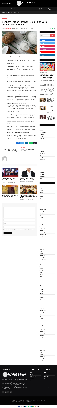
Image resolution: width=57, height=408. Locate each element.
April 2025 (41, 219)
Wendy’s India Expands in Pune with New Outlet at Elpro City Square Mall (47, 75)
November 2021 (42, 306)
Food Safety (42, 149)
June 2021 (41, 316)
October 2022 (42, 282)
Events (9, 12)
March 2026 (42, 196)
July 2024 (41, 238)
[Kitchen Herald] (28, 3)
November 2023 (42, 255)
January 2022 (42, 301)
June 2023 (41, 266)
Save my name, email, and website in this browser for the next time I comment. (19, 229)
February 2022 (42, 299)
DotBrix (29, 401)
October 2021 (42, 308)
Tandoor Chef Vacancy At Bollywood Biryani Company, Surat (10, 196)
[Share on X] (21, 406)
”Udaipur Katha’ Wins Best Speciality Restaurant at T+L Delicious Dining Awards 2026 (51, 109)
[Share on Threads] (24, 406)
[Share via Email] (33, 406)
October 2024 (42, 232)
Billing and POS (42, 134)
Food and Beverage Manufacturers (46, 144)
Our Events (46, 382)
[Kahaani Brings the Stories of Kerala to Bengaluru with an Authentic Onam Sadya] (43, 100)
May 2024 (41, 242)
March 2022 (42, 297)
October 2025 (42, 207)
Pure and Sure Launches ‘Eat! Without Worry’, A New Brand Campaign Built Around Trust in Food (51, 117)
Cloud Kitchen (42, 136)
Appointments (42, 128)
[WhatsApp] (3, 67)
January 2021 (42, 327)
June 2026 (41, 190)
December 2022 (42, 278)
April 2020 (41, 346)
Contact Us (40, 9)
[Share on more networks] (38, 406)
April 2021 (41, 320)
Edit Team (42, 78)
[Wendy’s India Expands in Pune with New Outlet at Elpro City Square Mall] (47, 66)
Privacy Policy (46, 387)
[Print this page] (35, 406)
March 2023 (42, 272)
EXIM (40, 142)
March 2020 (42, 348)
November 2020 (42, 331)
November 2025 (42, 205)
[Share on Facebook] (47, 28)
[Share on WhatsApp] (52, 28)
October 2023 (42, 257)
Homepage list (42, 153)
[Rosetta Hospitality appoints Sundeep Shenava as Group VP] (28, 172)
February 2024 (42, 249)
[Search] (54, 3)
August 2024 (42, 236)
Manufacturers (32, 380)
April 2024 (41, 245)
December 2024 (42, 228)
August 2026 (42, 186)
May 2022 (41, 293)
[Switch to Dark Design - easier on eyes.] (53, 3)
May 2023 (41, 268)
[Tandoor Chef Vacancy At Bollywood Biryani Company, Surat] (10, 189)
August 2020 (42, 337)
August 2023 (42, 261)
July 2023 (41, 264)
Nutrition (41, 168)
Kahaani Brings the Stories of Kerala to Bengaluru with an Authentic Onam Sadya (50, 100)
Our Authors (46, 374)
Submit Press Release (50, 9)
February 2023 (42, 274)
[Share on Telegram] (31, 406)
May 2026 (41, 192)
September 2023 (43, 259)
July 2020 (41, 339)
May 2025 (41, 217)
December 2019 (42, 354)
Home (45, 372)
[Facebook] (3, 59)
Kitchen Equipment (43, 163)
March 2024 (42, 247)
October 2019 (42, 358)
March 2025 (42, 221)
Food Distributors (43, 147)
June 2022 (41, 291)
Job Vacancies (4, 12)
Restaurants (42, 172)
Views (41, 178)
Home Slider (42, 151)
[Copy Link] (54, 28)
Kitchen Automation (43, 161)
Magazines (13, 12)
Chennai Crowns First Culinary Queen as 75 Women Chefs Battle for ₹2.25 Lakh (10, 180)
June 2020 (41, 341)
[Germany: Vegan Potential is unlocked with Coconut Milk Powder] (19, 42)
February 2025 (42, 224)
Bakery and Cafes (13, 9)
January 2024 (42, 251)
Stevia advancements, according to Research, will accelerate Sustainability (10, 150)
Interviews (41, 157)
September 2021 (43, 310)
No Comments (22, 28)
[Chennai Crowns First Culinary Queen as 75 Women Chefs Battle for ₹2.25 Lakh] (10, 172)
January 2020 (42, 352)
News (41, 165)
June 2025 (41, 215)
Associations (42, 130)
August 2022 (42, 287)
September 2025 (43, 209)
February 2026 (42, 198)
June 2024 (41, 240)
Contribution (42, 138)
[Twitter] (3, 62)
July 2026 (41, 188)
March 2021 (42, 322)
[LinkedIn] (3, 65)
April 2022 (41, 295)
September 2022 (43, 285)
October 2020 (42, 333)
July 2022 (41, 289)
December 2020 (42, 329)
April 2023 (41, 270)
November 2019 (42, 356)
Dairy (40, 140)
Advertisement (46, 376)
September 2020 (43, 335)
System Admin (8, 28)
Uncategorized (42, 176)
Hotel (40, 155)
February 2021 (42, 325)
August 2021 (42, 312)
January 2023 (42, 276)
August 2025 (42, 211)
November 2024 (42, 230)
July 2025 (41, 213)
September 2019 (43, 360)
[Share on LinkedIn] (50, 28)
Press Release (42, 170)
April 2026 (41, 194)
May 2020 (41, 343)
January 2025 (42, 226)
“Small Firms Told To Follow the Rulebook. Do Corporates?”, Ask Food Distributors (28, 196)
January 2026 (42, 200)
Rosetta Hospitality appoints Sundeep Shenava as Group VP (27, 179)
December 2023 (42, 253)
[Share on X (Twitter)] (49, 28)
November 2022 (42, 280)
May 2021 (41, 318)
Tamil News (17, 12)
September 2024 (43, 234)
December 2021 (42, 303)
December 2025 (42, 202)
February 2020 (42, 350)
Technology (42, 174)
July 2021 (41, 314)
